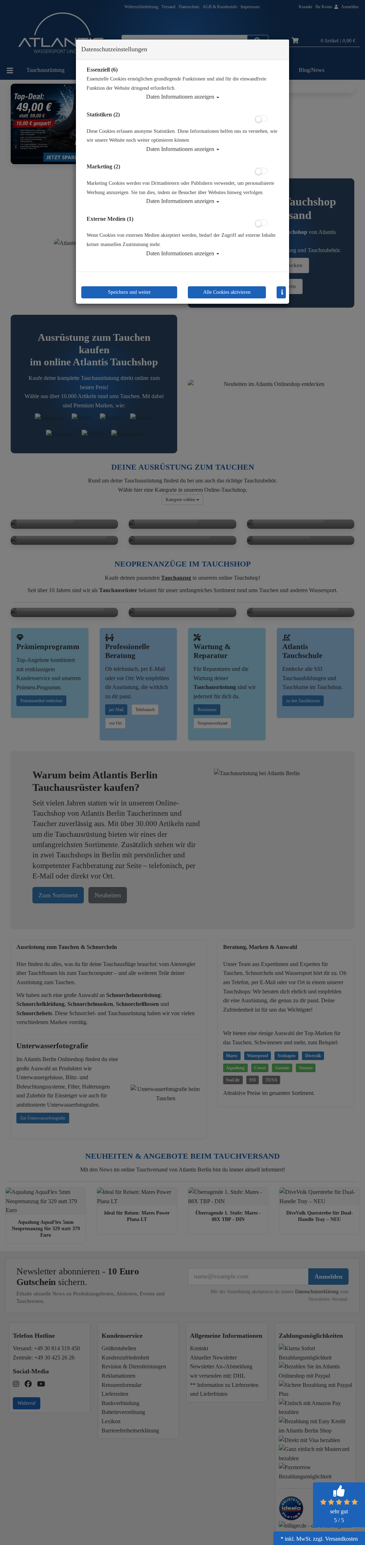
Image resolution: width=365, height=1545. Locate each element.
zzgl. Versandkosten (335, 1539)
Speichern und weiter (129, 292)
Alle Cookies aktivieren (227, 292)
